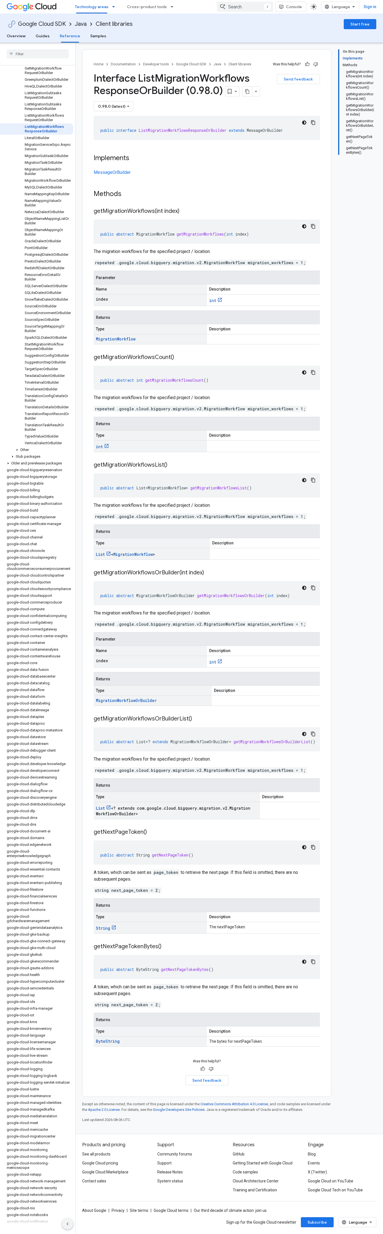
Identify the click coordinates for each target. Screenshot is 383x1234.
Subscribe (317, 1222)
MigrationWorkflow (115, 339)
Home (98, 64)
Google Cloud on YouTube (330, 1181)
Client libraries (114, 23)
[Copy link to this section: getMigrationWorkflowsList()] (173, 465)
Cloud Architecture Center (256, 1181)
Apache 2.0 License (104, 1110)
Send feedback (298, 79)
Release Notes (170, 1172)
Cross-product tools (147, 6)
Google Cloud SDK (42, 23)
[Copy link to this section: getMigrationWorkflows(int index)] (185, 211)
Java (81, 23)
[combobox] (245, 7)
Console (294, 6)
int (212, 300)
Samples (98, 35)
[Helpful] (307, 64)
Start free (360, 24)
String (103, 928)
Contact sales (94, 1181)
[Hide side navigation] (67, 1224)
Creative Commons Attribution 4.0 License (234, 1104)
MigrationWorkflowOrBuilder (126, 700)
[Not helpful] (316, 64)
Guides (43, 35)
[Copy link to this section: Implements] (134, 158)
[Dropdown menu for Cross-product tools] (173, 6)
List (100, 554)
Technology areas (92, 6)
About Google (94, 1210)
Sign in (370, 6)
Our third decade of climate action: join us (230, 1210)
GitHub (238, 1154)
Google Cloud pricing (100, 1163)
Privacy (118, 1210)
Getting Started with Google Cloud (262, 1163)
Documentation (123, 64)
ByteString (108, 1041)
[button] (36, 449)
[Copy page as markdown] (247, 91)
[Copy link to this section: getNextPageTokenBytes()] (167, 946)
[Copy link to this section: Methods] (128, 194)
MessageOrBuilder (112, 172)
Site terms (139, 1210)
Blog (312, 1154)
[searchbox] (38, 53)
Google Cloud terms (171, 1210)
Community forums (174, 1154)
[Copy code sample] (313, 122)
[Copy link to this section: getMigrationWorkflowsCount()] (179, 357)
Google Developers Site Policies (179, 1110)
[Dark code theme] (304, 122)
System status (170, 1181)
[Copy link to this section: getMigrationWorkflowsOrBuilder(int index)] (209, 573)
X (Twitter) (317, 1172)
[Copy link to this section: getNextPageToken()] (152, 832)
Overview (16, 35)
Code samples (245, 1172)
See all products (96, 1154)
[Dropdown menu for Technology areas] (115, 6)
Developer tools (156, 64)
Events (314, 1163)
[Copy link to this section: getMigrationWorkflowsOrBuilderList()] (197, 719)
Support (164, 1163)
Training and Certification (255, 1190)
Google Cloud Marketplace (105, 1172)
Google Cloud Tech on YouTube (335, 1190)
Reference (70, 35)
